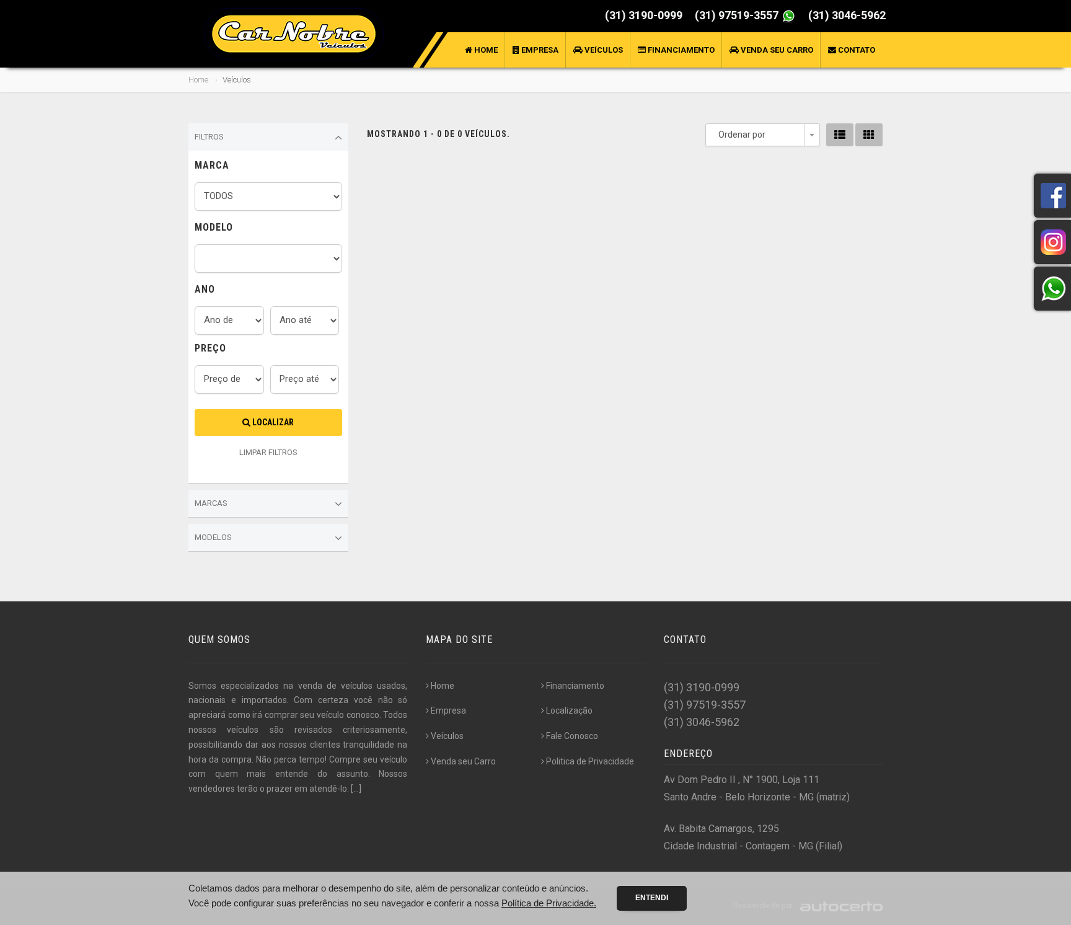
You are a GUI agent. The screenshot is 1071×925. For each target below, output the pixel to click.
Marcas (211, 503)
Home (485, 50)
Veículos (603, 50)
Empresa (538, 50)
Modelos (213, 537)
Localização (569, 710)
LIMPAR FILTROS (268, 452)
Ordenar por (741, 134)
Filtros (209, 136)
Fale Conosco (572, 736)
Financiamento (680, 50)
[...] (356, 789)
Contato (855, 50)
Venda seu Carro (776, 50)
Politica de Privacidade (590, 761)
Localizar (272, 422)
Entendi (651, 897)
